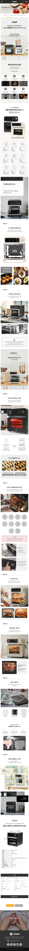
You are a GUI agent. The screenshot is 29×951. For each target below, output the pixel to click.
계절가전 (21, 15)
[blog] (11, 944)
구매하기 (19, 905)
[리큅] (14, 1)
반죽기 (12, 15)
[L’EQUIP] (14, 934)
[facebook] (8, 944)
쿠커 (9, 15)
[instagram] (14, 944)
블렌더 (18, 15)
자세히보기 (14, 922)
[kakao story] (20, 944)
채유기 (15, 15)
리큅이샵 (26, 1)
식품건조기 (5, 15)
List (10, 905)
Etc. (24, 15)
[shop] (17, 944)
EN (23, 1)
